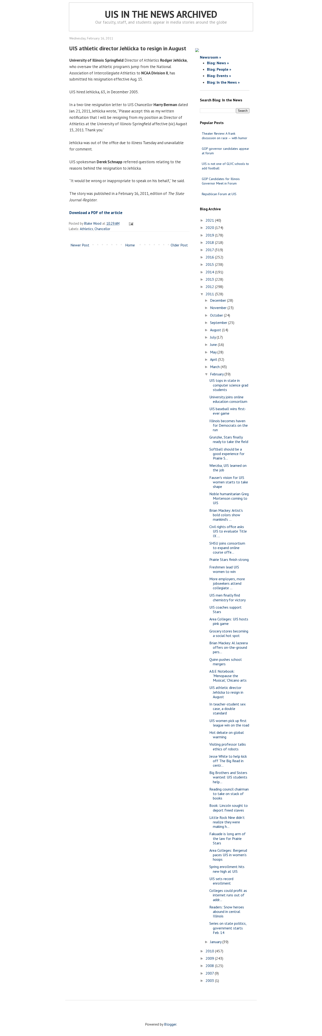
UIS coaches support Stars (225, 609)
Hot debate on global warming (226, 734)
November (218, 307)
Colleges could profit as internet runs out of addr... (228, 895)
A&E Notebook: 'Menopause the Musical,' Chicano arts (228, 676)
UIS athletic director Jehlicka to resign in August (226, 692)
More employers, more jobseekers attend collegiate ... (227, 583)
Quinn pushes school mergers (225, 661)
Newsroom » (210, 57)
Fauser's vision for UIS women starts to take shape (228, 482)
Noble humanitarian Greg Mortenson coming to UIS (229, 498)
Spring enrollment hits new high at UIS (226, 868)
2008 (210, 965)
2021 (210, 220)
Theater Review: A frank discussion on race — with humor (224, 135)
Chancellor (102, 229)
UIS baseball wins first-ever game (227, 411)
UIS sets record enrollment (221, 881)
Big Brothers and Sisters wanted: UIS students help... (228, 777)
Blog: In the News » (223, 82)
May (213, 352)
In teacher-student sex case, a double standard (227, 708)
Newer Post (79, 245)
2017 (210, 249)
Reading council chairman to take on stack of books (229, 793)
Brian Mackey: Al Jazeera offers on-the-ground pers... (228, 647)
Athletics (86, 229)
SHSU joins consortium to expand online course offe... (227, 548)
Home (130, 245)
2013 (210, 279)
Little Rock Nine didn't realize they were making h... (227, 822)
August (216, 329)
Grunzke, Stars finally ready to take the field (228, 439)
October (217, 315)
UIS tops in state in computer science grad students (228, 385)
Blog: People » (219, 69)
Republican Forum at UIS (219, 194)
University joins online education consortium (228, 399)
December (218, 300)
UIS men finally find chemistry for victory (227, 597)
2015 (210, 264)
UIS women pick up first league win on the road (229, 722)
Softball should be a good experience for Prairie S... (226, 453)
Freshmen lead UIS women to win (224, 569)
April (214, 359)
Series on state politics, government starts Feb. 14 (227, 928)
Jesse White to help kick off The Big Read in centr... (228, 761)
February (217, 374)
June (214, 344)
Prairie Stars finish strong (229, 559)
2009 (210, 958)
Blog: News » (218, 62)
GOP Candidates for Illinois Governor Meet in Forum (221, 181)
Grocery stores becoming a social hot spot (228, 633)
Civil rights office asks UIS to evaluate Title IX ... (228, 531)
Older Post (179, 245)
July (213, 337)
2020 (210, 227)
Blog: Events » (219, 75)
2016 (210, 257)
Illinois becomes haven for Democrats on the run (228, 425)
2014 (210, 272)
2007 (210, 973)
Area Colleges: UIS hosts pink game (228, 621)
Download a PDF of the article (95, 212)
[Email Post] (130, 223)
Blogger (170, 1024)
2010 (210, 951)
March (215, 366)
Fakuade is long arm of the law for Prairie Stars (227, 838)
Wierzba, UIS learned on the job (228, 467)
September (219, 322)
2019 (210, 235)
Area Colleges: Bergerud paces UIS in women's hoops (228, 855)
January (216, 941)
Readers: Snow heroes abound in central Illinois (226, 911)
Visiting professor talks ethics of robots (227, 746)
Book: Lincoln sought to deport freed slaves (228, 807)
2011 (210, 294)
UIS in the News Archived (161, 14)
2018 (210, 242)
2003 (210, 980)
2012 (210, 286)
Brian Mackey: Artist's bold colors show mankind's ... (226, 515)
